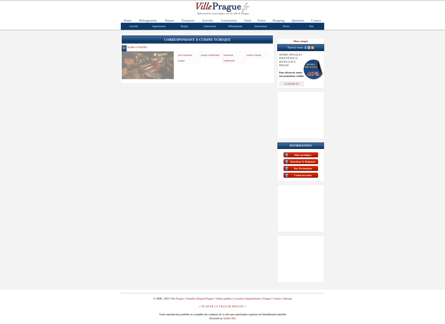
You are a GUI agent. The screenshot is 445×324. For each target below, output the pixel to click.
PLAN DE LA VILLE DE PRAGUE (223, 306)
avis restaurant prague (185, 58)
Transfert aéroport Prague (199, 298)
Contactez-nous (303, 175)
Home (127, 20)
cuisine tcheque (253, 55)
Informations (260, 26)
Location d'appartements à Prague (252, 298)
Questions (298, 20)
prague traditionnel (210, 55)
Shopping (278, 20)
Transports (188, 20)
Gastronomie (229, 20)
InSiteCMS (229, 318)
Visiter (261, 20)
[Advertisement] (300, 114)
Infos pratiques (302, 155)
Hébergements (148, 20)
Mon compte (300, 41)
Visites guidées (223, 298)
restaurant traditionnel (229, 58)
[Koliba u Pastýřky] (148, 65)
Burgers (184, 26)
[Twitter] (309, 47)
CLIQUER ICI (291, 83)
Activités (207, 20)
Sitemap (287, 298)
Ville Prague (177, 298)
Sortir (247, 20)
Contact (316, 20)
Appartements (159, 26)
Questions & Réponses (302, 161)
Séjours (169, 20)
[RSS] (312, 47)
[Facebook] (305, 47)
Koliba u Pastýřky (137, 47)
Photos (286, 26)
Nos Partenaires (303, 168)
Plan (311, 26)
